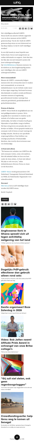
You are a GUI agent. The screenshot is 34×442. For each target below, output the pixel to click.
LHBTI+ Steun (6, 172)
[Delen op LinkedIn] (23, 28)
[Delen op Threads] (28, 28)
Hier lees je (5, 186)
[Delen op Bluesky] (31, 28)
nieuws (5, 200)
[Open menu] (17, 437)
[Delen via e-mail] (25, 28)
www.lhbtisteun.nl (10, 65)
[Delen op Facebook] (20, 28)
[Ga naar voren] (17, 3)
